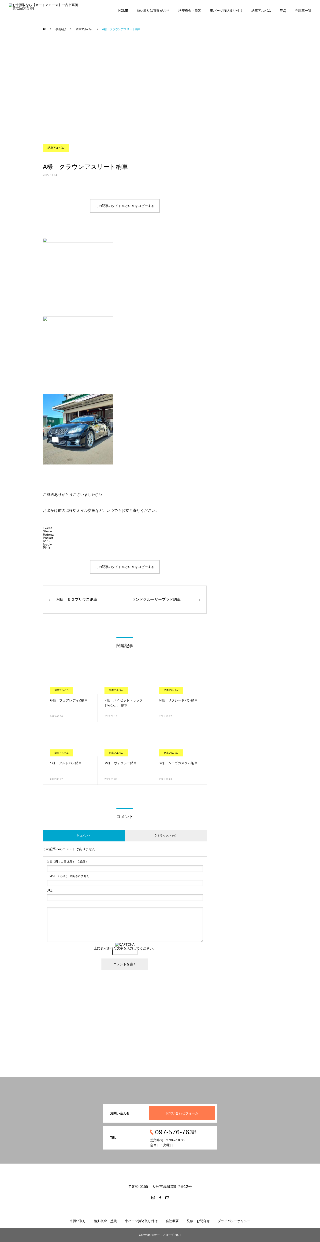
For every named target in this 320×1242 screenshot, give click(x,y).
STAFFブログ (25, 98)
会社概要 (172, 1221)
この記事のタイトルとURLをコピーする (124, 206)
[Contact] (167, 1197)
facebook (21, 70)
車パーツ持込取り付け (226, 10)
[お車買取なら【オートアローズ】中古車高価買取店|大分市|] (43, 10)
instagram (22, 84)
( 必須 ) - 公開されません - (69, 876)
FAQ (283, 10)
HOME (123, 10)
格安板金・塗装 (189, 10)
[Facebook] (160, 1197)
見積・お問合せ (198, 1221)
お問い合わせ (24, 56)
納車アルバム (261, 10)
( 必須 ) (67, 861)
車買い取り (78, 1221)
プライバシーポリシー (234, 1221)
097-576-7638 (25, 42)
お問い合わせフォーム (182, 1113)
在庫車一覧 (303, 10)
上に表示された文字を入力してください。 (125, 948)
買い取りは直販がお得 (153, 10)
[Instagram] (153, 1197)
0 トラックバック (166, 835)
